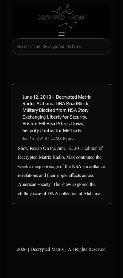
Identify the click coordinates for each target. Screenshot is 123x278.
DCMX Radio (62, 138)
